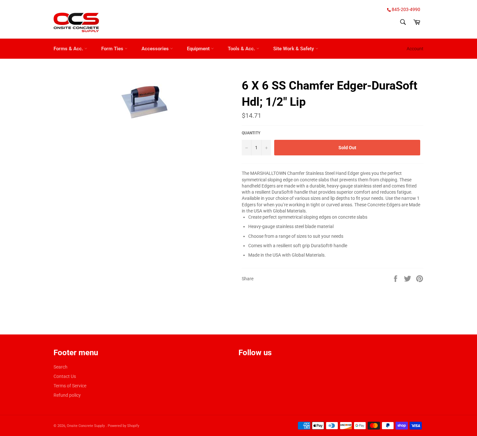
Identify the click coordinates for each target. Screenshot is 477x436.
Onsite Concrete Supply (86, 426)
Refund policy (67, 395)
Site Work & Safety (294, 49)
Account (415, 48)
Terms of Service (70, 385)
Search (60, 366)
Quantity (251, 133)
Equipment (199, 49)
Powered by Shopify (123, 426)
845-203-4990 (405, 9)
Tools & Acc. (242, 49)
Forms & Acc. (69, 49)
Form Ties (113, 49)
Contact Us (65, 376)
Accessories (155, 49)
